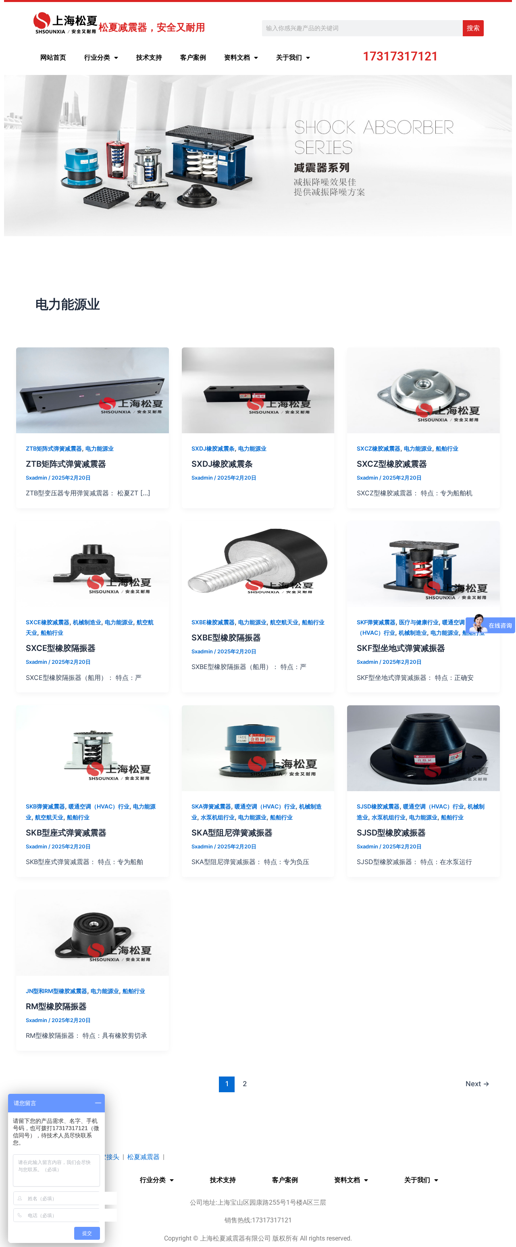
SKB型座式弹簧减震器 (66, 833)
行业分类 (97, 57)
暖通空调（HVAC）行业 (99, 806)
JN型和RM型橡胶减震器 (56, 990)
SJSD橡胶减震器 (378, 806)
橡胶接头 (106, 1157)
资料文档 (237, 57)
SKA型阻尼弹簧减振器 (232, 833)
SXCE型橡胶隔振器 (61, 648)
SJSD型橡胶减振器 (391, 833)
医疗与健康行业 (419, 622)
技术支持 (149, 57)
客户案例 (193, 57)
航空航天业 (284, 622)
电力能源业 (99, 448)
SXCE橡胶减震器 (47, 622)
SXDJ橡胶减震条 (213, 448)
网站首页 (53, 57)
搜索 (473, 28)
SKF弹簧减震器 (376, 622)
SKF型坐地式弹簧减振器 (401, 648)
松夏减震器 (143, 1157)
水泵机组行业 (218, 817)
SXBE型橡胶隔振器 (226, 637)
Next (477, 1083)
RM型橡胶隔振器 (56, 1006)
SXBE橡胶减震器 (213, 622)
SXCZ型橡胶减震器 (392, 464)
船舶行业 (447, 448)
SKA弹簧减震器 (211, 806)
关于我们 (289, 57)
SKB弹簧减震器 (45, 806)
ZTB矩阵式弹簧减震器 (54, 448)
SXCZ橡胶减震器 (378, 448)
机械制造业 (87, 622)
